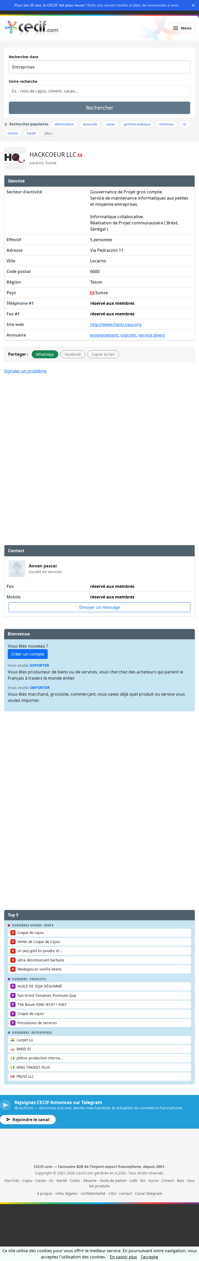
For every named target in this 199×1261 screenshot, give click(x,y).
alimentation (64, 124)
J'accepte (149, 1257)
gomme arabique (137, 124)
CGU (112, 1193)
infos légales (66, 1193)
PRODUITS (38, 979)
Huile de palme (113, 1180)
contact (125, 1193)
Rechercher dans (23, 56)
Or (51, 1180)
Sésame (90, 1180)
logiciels (128, 335)
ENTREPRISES (41, 1032)
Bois (180, 1180)
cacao (110, 124)
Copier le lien (103, 354)
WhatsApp (45, 354)
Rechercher (99, 107)
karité (31, 133)
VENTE (49, 925)
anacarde (90, 124)
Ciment (167, 1180)
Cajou (27, 1180)
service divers (151, 335)
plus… (49, 133)
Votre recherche (23, 81)
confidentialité (93, 1193)
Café (133, 1180)
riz (184, 124)
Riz (142, 1180)
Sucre (153, 1180)
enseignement (104, 335)
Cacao (40, 1180)
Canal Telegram (148, 1193)
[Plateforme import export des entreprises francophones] (31, 28)
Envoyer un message (99, 607)
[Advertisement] (99, 416)
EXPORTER (39, 665)
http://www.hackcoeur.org (115, 324)
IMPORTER (40, 687)
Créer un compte (27, 654)
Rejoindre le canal (30, 1119)
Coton (75, 1180)
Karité (61, 1180)
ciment (13, 133)
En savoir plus (123, 1257)
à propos (44, 1193)
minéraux (166, 124)
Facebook (73, 354)
